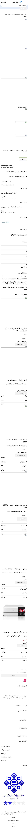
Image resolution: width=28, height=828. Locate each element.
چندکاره (25, 16)
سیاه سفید (7, 14)
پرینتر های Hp (15, 14)
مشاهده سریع (21, 629)
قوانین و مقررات (5, 750)
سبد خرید (3, 760)
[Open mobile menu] (26, 2)
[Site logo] (17, 2)
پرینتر (21, 14)
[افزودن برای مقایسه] (25, 629)
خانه (26, 14)
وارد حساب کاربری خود (9, 287)
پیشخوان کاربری (5, 746)
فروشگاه (3, 753)
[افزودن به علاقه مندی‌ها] (16, 629)
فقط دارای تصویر (22, 273)
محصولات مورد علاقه (6, 757)
